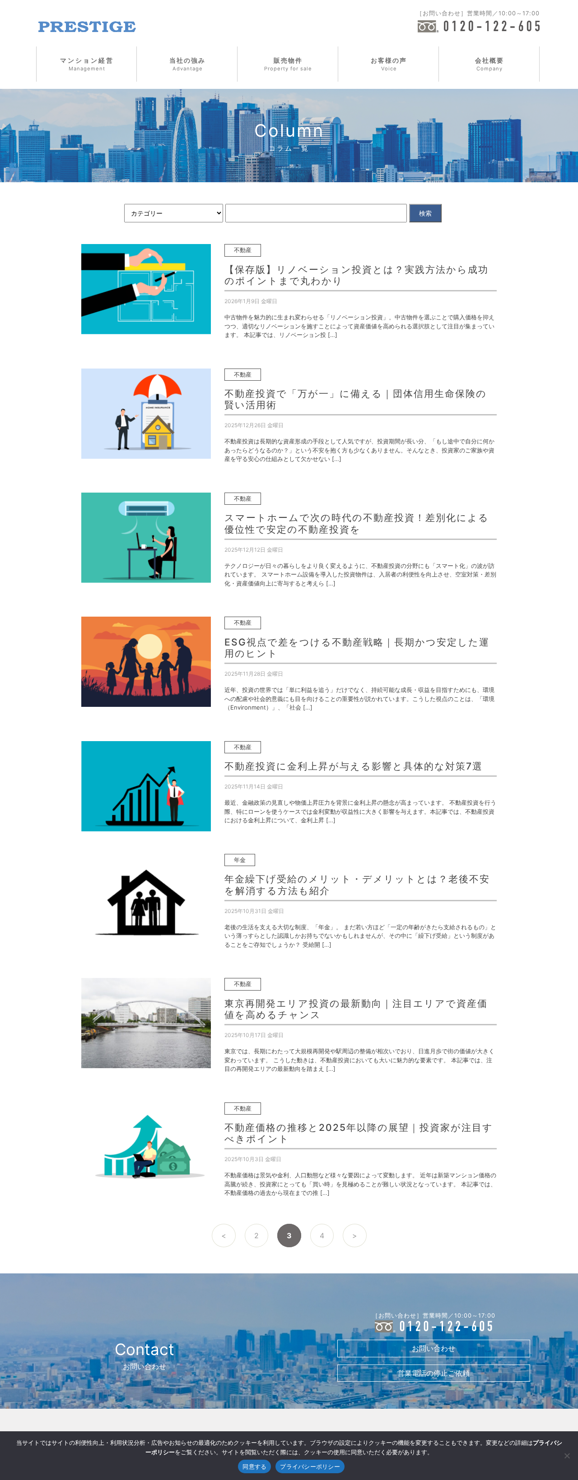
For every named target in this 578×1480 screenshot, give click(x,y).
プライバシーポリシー (310, 1466)
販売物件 (288, 64)
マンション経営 (87, 64)
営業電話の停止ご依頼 (433, 1373)
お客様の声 (389, 64)
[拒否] (566, 1455)
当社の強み (187, 64)
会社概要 (489, 64)
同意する (254, 1466)
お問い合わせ (433, 1348)
